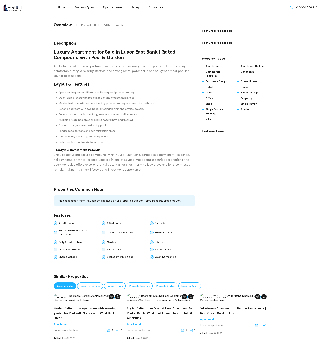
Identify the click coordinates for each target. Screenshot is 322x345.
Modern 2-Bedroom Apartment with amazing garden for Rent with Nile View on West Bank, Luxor (85, 313)
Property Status (165, 285)
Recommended (65, 285)
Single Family (248, 103)
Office (209, 98)
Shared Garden (68, 257)
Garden (111, 242)
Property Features (90, 285)
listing (136, 7)
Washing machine (165, 257)
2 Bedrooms (114, 223)
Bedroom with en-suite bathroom (73, 232)
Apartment (213, 66)
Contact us (156, 7)
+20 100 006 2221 (307, 7)
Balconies (161, 223)
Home (61, 7)
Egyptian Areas (112, 7)
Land (209, 92)
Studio (244, 109)
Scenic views (163, 249)
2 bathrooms (66, 223)
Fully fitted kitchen (70, 242)
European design (216, 81)
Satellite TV (114, 249)
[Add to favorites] (111, 296)
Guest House (248, 81)
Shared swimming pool (120, 257)
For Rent (61, 297)
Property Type (115, 285)
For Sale (221, 297)
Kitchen (159, 242)
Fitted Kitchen (164, 232)
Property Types (84, 7)
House (244, 87)
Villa (208, 119)
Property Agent (189, 285)
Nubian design (249, 92)
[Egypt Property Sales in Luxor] (13, 7)
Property (246, 98)
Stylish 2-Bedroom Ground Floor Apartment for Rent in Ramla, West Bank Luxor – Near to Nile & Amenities (160, 313)
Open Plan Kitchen (70, 249)
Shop (209, 103)
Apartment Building (252, 66)
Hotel (209, 87)
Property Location (139, 285)
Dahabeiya (247, 71)
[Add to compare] (117, 296)
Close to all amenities (120, 232)
